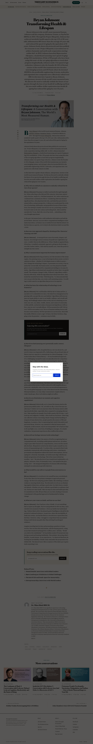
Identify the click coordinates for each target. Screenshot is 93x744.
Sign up (57, 375)
